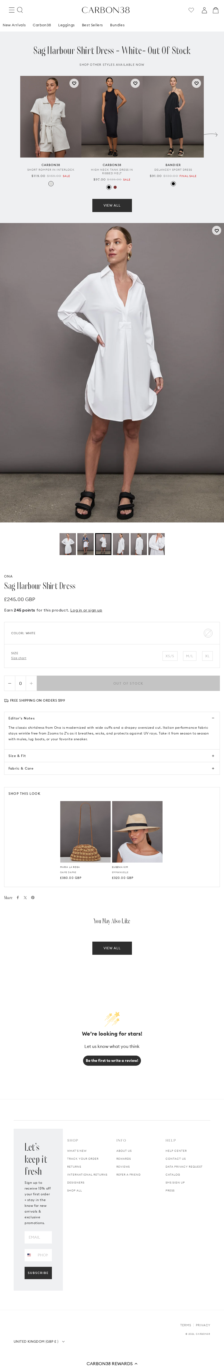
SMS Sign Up (175, 1182)
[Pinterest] (32, 897)
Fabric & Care (21, 768)
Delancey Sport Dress (173, 170)
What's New (77, 1151)
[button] (112, 1363)
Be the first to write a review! (112, 1060)
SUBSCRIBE (38, 1273)
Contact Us (176, 1159)
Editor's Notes (21, 718)
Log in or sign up (86, 610)
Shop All (74, 1190)
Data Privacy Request (184, 1166)
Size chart (18, 658)
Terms (185, 1325)
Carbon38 (42, 25)
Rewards (123, 1159)
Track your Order (83, 1159)
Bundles (117, 25)
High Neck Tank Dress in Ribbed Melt (112, 171)
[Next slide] (210, 133)
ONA (8, 576)
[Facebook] (17, 897)
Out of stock (128, 683)
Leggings (66, 25)
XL (207, 656)
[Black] (109, 187)
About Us (124, 1151)
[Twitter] (25, 898)
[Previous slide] (13, 133)
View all (112, 205)
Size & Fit (17, 756)
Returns (74, 1166)
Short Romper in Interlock (51, 170)
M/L (190, 656)
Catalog (173, 1174)
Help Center (176, 1151)
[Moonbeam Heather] (51, 183)
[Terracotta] (115, 187)
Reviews (123, 1166)
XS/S (170, 656)
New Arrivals (14, 25)
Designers (75, 1182)
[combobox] (29, 1255)
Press (170, 1190)
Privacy (203, 1325)
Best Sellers (92, 25)
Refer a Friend (128, 1174)
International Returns (87, 1174)
